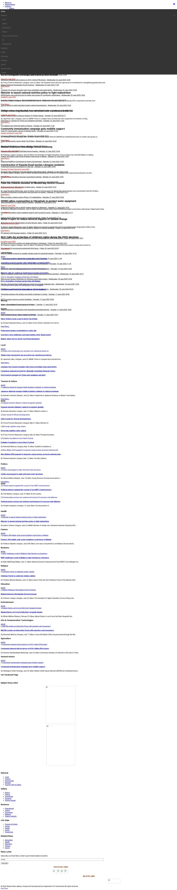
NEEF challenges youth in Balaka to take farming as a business (25, 558)
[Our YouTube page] (66, 873)
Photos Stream (10, 800)
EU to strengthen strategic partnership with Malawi (20, 281)
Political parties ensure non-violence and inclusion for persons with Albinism (30, 502)
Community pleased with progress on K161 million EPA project (25, 649)
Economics (9, 812)
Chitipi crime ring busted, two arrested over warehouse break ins (26, 355)
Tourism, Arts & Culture (13, 785)
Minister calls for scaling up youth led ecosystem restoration (24, 273)
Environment (9, 781)
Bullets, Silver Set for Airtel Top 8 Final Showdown (20, 339)
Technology (9, 832)
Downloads (9, 797)
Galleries (8, 6)
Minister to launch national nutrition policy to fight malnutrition (25, 521)
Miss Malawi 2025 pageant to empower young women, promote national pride (31, 454)
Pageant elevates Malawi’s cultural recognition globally (22, 407)
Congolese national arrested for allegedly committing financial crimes (28, 371)
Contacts (8, 799)
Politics (7, 779)
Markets (8, 814)
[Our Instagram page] (59, 873)
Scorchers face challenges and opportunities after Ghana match (26, 335)
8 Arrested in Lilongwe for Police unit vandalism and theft (23, 375)
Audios (7, 793)
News (3, 267)
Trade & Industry (11, 816)
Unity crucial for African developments (16, 419)
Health (7, 828)
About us (8, 3)
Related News (10, 5)
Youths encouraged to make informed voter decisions (22, 474)
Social (7, 830)
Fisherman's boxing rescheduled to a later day (18, 331)
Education (8, 844)
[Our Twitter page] (63, 873)
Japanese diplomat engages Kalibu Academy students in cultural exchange (30, 391)
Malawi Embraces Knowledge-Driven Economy (19, 594)
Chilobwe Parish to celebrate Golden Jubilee (18, 576)
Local (7, 777)
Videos (11, 8)
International (9, 809)
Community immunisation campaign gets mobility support (23, 667)
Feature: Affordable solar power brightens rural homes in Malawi (26, 540)
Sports (7, 826)
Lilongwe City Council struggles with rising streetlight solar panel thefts (29, 367)
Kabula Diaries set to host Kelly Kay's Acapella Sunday (21, 612)
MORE (3, 257)
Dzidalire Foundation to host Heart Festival (17, 442)
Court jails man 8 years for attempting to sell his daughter (23, 289)
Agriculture (9, 840)
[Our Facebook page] (55, 873)
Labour (7, 810)
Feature (7, 846)
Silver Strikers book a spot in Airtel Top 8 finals (19, 319)
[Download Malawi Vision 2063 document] (114, 883)
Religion (8, 783)
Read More (5, 86)
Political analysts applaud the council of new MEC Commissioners (26, 490)
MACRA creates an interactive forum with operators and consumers (27, 630)
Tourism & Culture (11, 824)
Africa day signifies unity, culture (13, 431)
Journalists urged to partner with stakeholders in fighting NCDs (25, 263)
